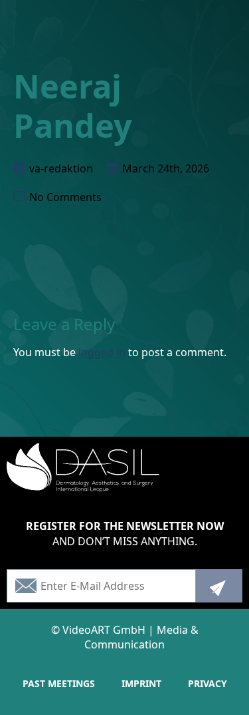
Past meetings (59, 683)
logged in (101, 352)
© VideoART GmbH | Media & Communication (125, 637)
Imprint (141, 683)
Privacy (207, 683)
